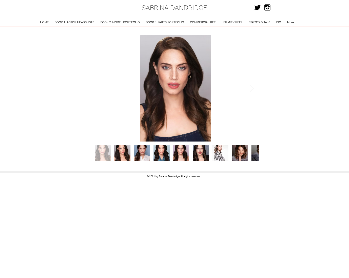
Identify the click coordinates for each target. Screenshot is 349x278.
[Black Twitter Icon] (257, 7)
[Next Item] (251, 88)
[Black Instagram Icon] (267, 7)
